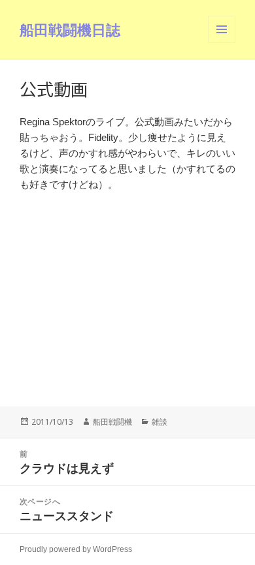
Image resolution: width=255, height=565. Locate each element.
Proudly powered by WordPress (76, 549)
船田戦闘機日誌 (70, 29)
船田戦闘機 (112, 421)
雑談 (159, 421)
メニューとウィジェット (221, 42)
